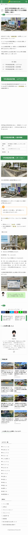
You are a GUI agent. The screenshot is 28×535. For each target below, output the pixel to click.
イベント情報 (6, 503)
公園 (5, 476)
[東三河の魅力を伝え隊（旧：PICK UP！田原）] (14, 1)
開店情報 (6, 494)
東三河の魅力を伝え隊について (10, 521)
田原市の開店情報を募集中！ (9, 524)
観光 (3, 14)
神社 (5, 482)
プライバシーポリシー (8, 509)
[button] (3, 312)
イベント (6, 446)
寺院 (5, 479)
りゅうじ (14, 338)
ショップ (6, 461)
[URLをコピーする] (25, 312)
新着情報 (5, 518)
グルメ (5, 455)
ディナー (6, 464)
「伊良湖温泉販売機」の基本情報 (12, 66)
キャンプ (6, 452)
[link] (14, 352)
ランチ (5, 473)
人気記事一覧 (6, 515)
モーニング (6, 470)
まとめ (5, 467)
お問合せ (5, 506)
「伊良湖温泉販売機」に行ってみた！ (13, 69)
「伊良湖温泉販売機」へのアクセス (13, 64)
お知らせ (6, 449)
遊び (5, 491)
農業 (5, 488)
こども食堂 (6, 458)
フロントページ (6, 512)
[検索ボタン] (26, 1)
